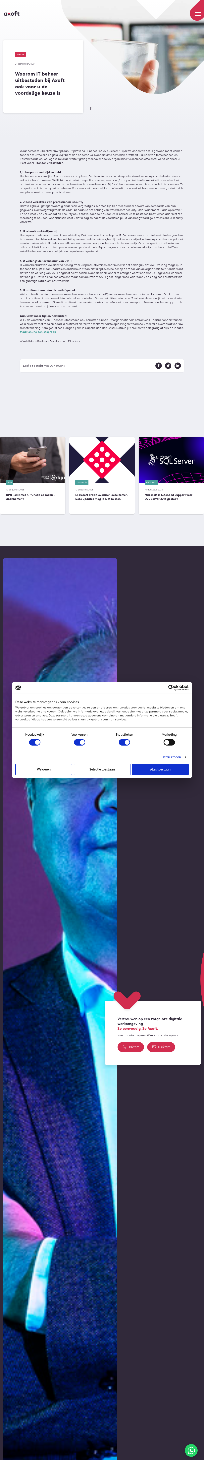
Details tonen (171, 757)
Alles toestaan (160, 769)
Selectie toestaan (102, 769)
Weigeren (44, 769)
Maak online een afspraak (38, 332)
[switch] (79, 742)
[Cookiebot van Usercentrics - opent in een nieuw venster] (171, 688)
